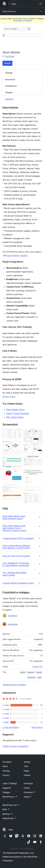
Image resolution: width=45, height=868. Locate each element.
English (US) (37, 666)
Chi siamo (6, 762)
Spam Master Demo (15, 409)
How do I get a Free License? (16, 556)
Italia (10, 829)
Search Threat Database (17, 413)
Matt (6, 809)
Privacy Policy (9, 396)
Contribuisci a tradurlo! (22, 20)
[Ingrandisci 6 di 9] (18, 497)
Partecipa (28, 783)
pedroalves (13, 624)
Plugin (26, 771)
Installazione (11, 86)
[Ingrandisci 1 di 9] (18, 432)
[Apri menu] (41, 4)
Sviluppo (9, 92)
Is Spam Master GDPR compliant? (18, 538)
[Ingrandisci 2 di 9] (18, 444)
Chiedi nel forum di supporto (15, 746)
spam (39, 677)
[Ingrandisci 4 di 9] (18, 472)
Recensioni (10, 79)
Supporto (9, 99)
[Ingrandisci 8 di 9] (39, 459)
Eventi (27, 788)
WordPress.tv (9, 796)
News (5, 766)
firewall (39, 672)
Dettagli (8, 73)
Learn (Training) (9, 783)
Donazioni (30, 792)
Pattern (27, 775)
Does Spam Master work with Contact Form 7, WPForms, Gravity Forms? (14, 528)
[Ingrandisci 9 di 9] (39, 496)
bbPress (7, 814)
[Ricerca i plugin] (29, 28)
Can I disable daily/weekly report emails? (14, 573)
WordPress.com (11, 805)
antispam (30, 672)
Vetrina (27, 762)
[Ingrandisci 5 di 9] (18, 485)
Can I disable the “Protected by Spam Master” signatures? (15, 564)
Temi (26, 766)
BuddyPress (9, 818)
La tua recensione (10, 727)
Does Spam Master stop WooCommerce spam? (13, 517)
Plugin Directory (9, 11)
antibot (22, 672)
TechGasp (9, 56)
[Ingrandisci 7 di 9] (39, 432)
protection (31, 677)
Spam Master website (17, 255)
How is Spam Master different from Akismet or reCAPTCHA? (16, 546)
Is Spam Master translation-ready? (18, 583)
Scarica (7, 63)
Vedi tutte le (36, 727)
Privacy (5, 775)
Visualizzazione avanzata (14, 684)
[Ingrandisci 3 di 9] (18, 460)
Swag (27, 796)
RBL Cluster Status (15, 417)
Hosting (6, 771)
